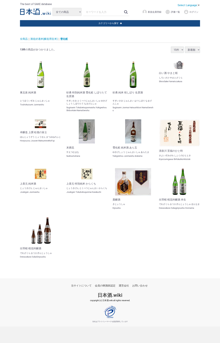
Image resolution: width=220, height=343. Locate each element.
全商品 (24, 38)
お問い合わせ (140, 285)
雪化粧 (64, 38)
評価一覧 (175, 12)
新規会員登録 (154, 12)
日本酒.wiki (110, 295)
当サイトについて (81, 285)
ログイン (193, 12)
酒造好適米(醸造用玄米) (44, 38)
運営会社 (124, 285)
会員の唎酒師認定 (105, 285)
